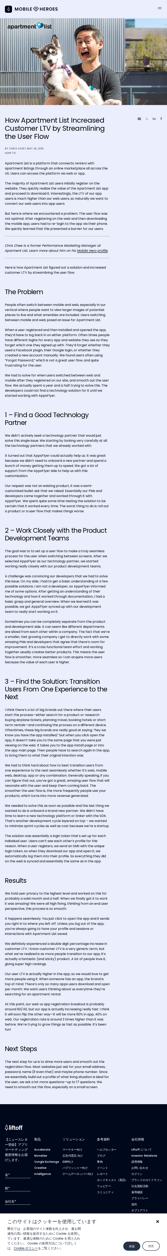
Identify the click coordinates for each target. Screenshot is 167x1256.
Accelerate (42, 1150)
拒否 (151, 1246)
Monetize (40, 1156)
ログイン (137, 1174)
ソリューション (74, 1139)
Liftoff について (141, 1150)
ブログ (101, 1156)
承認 (131, 1246)
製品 (37, 1139)
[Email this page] (139, 118)
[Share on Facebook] (161, 118)
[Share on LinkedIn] (154, 118)
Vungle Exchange (46, 1162)
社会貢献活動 (139, 1186)
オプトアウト (139, 1210)
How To (10, 153)
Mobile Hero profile (92, 250)
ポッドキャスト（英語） (112, 1180)
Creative (40, 1168)
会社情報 (137, 1139)
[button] (158, 1222)
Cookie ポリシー (26, 1248)
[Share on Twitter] (147, 119)
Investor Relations (144, 1156)
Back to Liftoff (8, 9)
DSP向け (68, 1162)
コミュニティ (105, 1192)
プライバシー (139, 1198)
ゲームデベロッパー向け (78, 1174)
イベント (102, 1168)
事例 (99, 1162)
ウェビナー (104, 1186)
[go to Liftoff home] (36, 9)
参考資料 (103, 1139)
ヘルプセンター (106, 1150)
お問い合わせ (139, 1168)
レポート (102, 1174)
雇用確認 (137, 1192)
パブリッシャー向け (75, 1168)
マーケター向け (72, 1150)
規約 (134, 1204)
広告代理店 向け (73, 1156)
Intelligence (42, 1174)
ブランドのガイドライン (146, 1180)
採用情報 (137, 1162)
